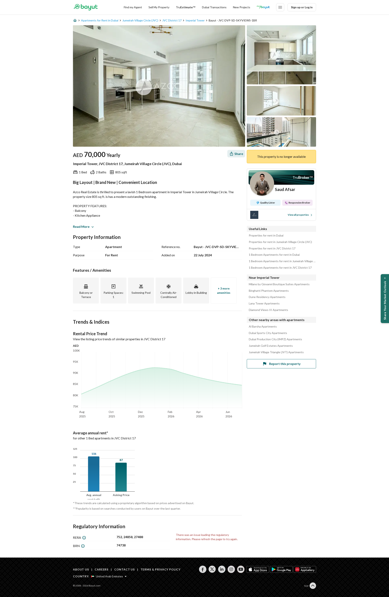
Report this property (285, 364)
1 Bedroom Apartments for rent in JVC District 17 (280, 267)
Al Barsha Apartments (263, 326)
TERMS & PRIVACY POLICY (161, 569)
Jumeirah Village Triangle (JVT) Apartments (276, 352)
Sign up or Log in (302, 7)
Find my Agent (133, 7)
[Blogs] (263, 7)
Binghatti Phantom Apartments (269, 290)
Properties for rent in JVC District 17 (272, 248)
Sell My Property (159, 7)
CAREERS (101, 569)
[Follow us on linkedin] (221, 569)
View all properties (298, 214)
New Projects (241, 7)
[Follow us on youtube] (241, 569)
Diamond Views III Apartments (268, 310)
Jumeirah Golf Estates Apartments (271, 345)
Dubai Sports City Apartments (268, 333)
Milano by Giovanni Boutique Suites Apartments (279, 284)
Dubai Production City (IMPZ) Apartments (275, 339)
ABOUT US (81, 569)
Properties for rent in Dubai (266, 235)
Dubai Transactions (214, 7)
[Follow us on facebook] (202, 569)
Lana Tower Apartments (264, 303)
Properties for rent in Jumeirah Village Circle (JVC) (280, 242)
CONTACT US (124, 569)
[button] (385, 298)
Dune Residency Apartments (267, 297)
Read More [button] (81, 226)
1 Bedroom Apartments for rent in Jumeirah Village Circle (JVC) (282, 261)
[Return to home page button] (85, 7)
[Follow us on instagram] (231, 569)
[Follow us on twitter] (212, 569)
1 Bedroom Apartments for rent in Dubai (274, 254)
